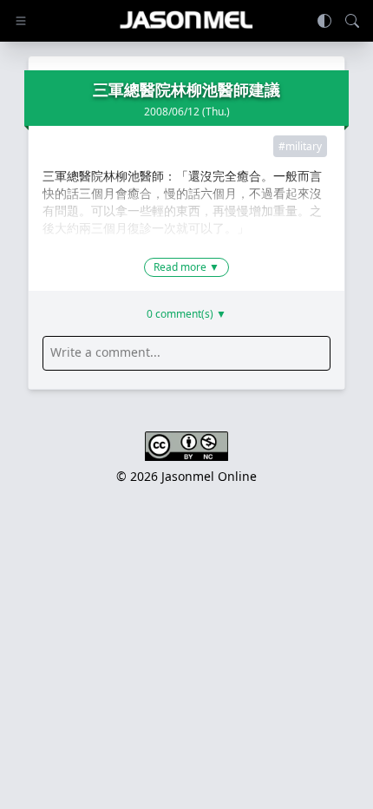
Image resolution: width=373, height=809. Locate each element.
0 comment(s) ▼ (186, 314)
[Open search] (352, 21)
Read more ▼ (186, 267)
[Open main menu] (21, 21)
